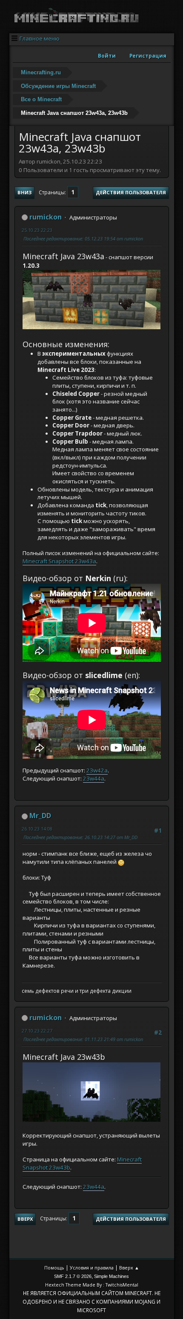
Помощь (54, 1267)
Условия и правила (92, 1267)
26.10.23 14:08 (37, 828)
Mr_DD (40, 815)
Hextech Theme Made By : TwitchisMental (91, 1284)
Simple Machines (111, 1276)
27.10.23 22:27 (37, 1030)
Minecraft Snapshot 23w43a (59, 561)
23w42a (97, 770)
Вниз (24, 192)
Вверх (25, 1219)
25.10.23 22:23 (37, 230)
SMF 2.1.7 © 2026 (73, 1276)
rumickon (45, 217)
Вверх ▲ (129, 1267)
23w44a (93, 778)
